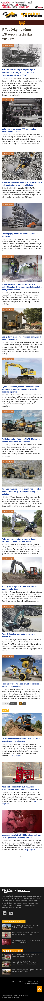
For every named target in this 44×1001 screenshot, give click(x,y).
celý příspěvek (17, 755)
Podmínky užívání (31, 981)
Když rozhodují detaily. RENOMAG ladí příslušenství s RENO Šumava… (25, 934)
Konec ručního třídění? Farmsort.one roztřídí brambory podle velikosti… (25, 963)
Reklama (20, 981)
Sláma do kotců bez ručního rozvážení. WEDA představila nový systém (26, 955)
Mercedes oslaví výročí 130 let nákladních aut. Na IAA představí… (27, 941)
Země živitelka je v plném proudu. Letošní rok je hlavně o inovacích (27, 970)
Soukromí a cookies (31, 983)
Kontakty (12, 981)
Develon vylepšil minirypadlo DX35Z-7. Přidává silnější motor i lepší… (25, 926)
